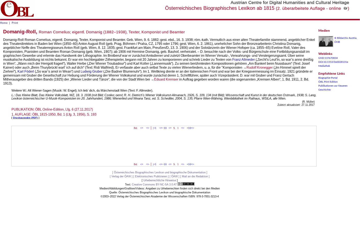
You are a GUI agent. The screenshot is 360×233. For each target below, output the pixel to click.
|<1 (154, 128)
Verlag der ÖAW (121, 176)
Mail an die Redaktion (195, 176)
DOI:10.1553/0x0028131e (333, 62)
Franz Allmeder (243, 59)
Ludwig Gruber (91, 71)
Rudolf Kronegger (259, 67)
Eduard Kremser (166, 79)
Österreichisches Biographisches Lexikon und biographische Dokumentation (160, 172)
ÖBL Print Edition (328, 82)
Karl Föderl (26, 71)
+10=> (190, 128)
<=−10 (163, 128)
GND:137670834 (328, 58)
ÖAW (174, 176)
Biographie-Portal (328, 78)
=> (147, 128)
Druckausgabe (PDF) (25, 117)
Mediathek (324, 66)
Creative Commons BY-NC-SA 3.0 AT (155, 184)
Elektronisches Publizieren (151, 176)
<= (141, 128)
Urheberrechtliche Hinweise (159, 180)
